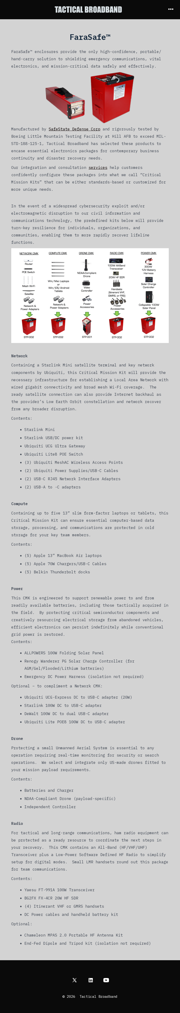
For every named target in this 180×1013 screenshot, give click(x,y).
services (98, 167)
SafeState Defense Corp (74, 129)
